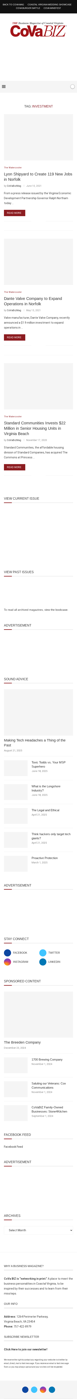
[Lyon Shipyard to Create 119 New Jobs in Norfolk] (38, 137)
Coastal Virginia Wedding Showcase (49, 4)
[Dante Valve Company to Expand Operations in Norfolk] (38, 262)
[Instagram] (43, 1390)
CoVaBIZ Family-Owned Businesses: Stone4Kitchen (49, 1109)
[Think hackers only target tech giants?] (16, 840)
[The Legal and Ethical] (16, 816)
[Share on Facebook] (37, 221)
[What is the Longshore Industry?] (16, 792)
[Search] (66, 86)
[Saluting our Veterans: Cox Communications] (16, 1089)
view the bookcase (56, 609)
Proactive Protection (45, 858)
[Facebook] (54, 86)
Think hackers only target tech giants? (51, 836)
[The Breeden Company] (38, 1015)
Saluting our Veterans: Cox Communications (49, 1085)
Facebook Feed (13, 1146)
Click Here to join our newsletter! (25, 1349)
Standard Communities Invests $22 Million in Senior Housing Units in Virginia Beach (35, 428)
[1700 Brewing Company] (16, 1065)
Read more (14, 213)
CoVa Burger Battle (28, 8)
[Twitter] (34, 1390)
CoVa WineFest (52, 8)
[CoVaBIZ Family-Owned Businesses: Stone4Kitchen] (16, 1113)
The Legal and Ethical (45, 810)
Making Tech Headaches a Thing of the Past (35, 742)
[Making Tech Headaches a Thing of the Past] (38, 712)
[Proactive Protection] (16, 864)
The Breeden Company (22, 1042)
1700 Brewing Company (47, 1059)
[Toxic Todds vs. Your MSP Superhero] (16, 768)
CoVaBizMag (14, 186)
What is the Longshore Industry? (46, 788)
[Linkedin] (52, 1390)
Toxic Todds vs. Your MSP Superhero (49, 764)
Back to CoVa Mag (13, 4)
